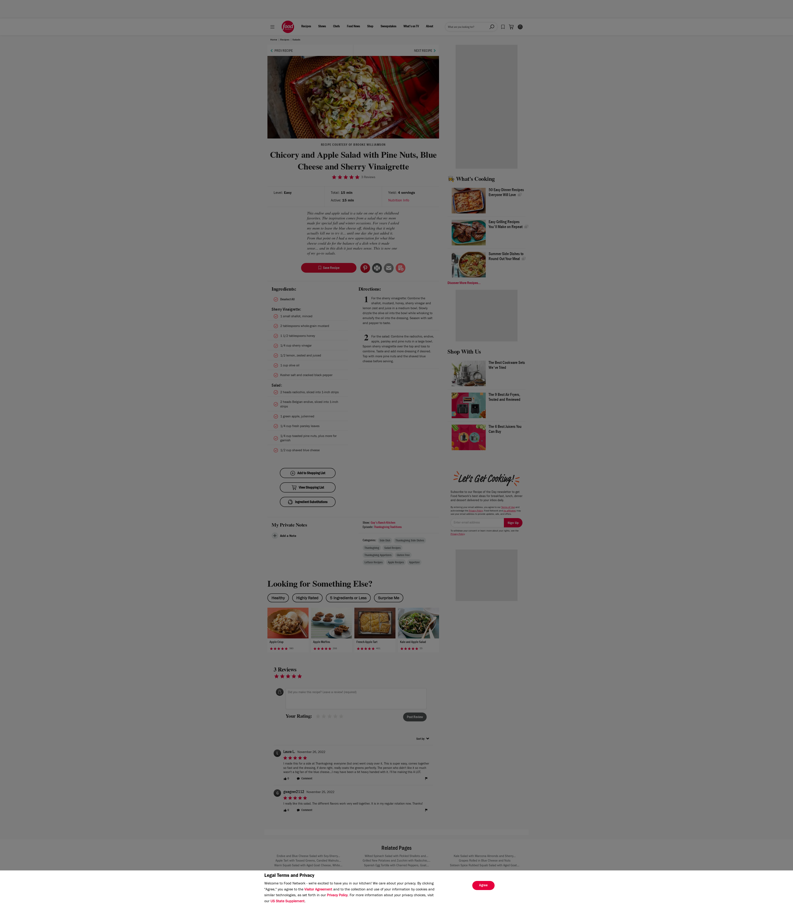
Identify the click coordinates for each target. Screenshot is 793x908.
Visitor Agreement (318, 890)
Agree (483, 886)
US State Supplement (288, 901)
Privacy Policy (337, 895)
